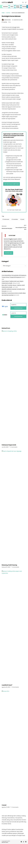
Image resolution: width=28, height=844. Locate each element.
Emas (12, 6)
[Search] (23, 2)
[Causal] (14, 746)
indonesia (6, 219)
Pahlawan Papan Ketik (9, 445)
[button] (13, 305)
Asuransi (5, 6)
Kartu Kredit (17, 6)
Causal (4, 805)
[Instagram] (21, 841)
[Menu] (25, 2)
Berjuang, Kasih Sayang (9, 565)
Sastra (5, 22)
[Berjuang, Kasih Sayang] (14, 506)
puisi (22, 219)
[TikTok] (23, 841)
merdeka (15, 219)
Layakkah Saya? (7, 685)
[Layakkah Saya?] (14, 626)
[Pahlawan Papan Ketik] (14, 386)
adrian (7, 2)
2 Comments (13, 447)
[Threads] (25, 841)
